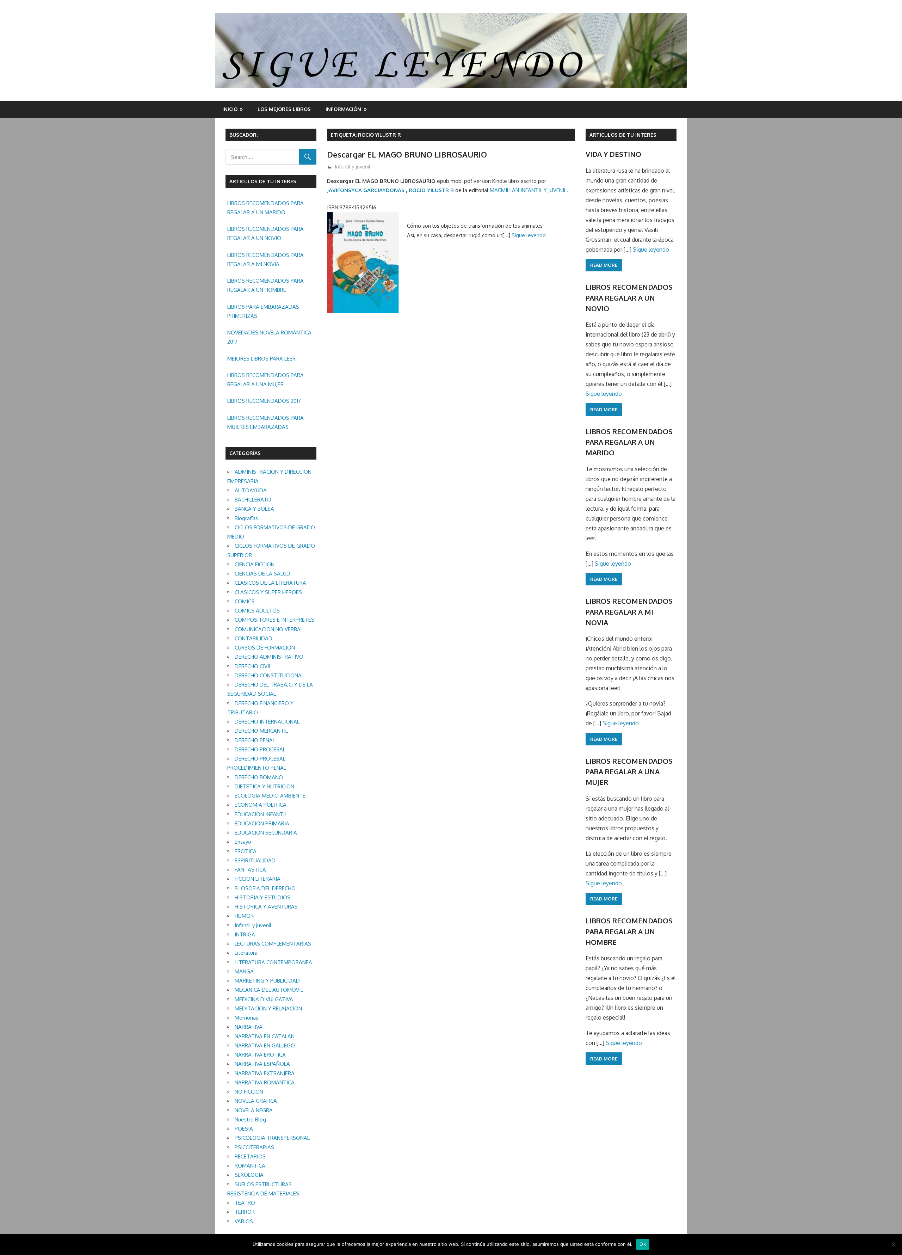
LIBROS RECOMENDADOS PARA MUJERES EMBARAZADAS (265, 422)
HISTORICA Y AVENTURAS (266, 906)
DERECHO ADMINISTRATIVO (269, 656)
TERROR (245, 1211)
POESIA (244, 1128)
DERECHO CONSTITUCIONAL (269, 675)
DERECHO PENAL (255, 740)
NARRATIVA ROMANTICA (265, 1082)
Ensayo (243, 841)
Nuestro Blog (250, 1119)
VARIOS (244, 1221)
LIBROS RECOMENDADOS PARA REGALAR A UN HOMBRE (265, 285)
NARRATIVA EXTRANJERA (265, 1073)
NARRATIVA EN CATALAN (265, 1036)
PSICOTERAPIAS (254, 1147)
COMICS (244, 601)
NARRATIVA (248, 1026)
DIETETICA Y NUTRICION (264, 786)
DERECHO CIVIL (253, 666)
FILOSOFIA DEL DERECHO (265, 888)
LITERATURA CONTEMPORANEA (273, 962)
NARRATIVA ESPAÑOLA (262, 1063)
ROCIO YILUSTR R (431, 190)
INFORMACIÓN (343, 109)
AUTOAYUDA (251, 490)
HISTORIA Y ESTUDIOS (262, 897)
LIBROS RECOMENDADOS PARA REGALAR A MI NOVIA (265, 259)
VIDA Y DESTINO (613, 154)
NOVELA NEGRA (254, 1110)
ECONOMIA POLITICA (260, 804)
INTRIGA (245, 934)
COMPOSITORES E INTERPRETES (274, 619)
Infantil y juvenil (352, 167)
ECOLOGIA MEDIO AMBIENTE (270, 795)
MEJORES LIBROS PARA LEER (261, 358)
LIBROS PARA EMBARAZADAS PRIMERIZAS (263, 311)
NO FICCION (249, 1091)
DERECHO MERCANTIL (261, 730)
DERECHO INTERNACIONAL (267, 721)
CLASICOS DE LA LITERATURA (270, 582)
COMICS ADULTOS (257, 610)
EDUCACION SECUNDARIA (266, 832)
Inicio (229, 109)
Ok (643, 1244)
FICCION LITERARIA (257, 878)
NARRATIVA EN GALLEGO (265, 1045)
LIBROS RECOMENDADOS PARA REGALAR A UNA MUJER (265, 380)
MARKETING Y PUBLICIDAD (267, 980)
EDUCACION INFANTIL (261, 814)
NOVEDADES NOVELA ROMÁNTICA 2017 (269, 337)
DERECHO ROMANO (259, 777)
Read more (603, 265)
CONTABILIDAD (253, 638)
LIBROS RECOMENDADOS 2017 (264, 401)
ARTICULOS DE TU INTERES (622, 135)
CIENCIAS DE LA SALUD (262, 573)
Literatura (246, 952)
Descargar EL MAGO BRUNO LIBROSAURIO (407, 154)
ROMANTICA (250, 1165)
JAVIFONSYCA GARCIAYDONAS (365, 190)
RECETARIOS (250, 1156)
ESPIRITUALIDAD (255, 860)
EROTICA (246, 851)
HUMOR (244, 915)
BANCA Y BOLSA (254, 508)
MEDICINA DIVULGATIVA (264, 999)
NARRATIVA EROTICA (260, 1054)
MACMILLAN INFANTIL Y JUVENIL (528, 190)
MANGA (244, 971)
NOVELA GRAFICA (256, 1100)
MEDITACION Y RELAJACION (268, 1008)
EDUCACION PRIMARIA (262, 823)
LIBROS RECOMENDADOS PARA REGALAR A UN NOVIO (265, 233)
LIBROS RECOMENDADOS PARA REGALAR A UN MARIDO (265, 208)
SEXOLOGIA (249, 1174)
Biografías (246, 518)
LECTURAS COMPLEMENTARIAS (273, 943)
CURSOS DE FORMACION (265, 647)
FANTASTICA (250, 869)
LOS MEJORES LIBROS (284, 109)
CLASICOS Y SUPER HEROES (268, 592)
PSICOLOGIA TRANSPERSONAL (272, 1137)
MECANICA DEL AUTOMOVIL (269, 989)
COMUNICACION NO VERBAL (269, 629)
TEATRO (245, 1202)
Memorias (246, 1017)
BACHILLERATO (253, 499)
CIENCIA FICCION (254, 564)
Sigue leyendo (529, 235)
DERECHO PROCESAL (260, 749)
